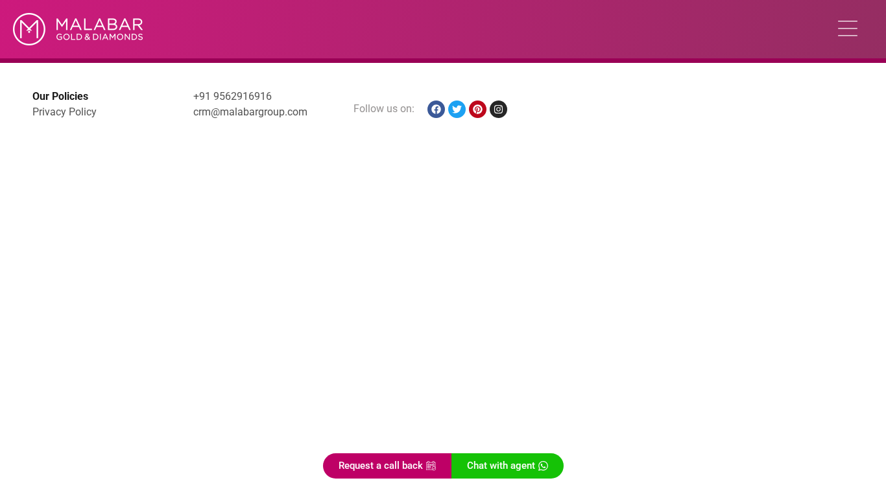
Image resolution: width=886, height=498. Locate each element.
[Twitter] (457, 109)
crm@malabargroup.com (250, 112)
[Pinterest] (477, 109)
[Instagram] (498, 109)
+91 (203, 96)
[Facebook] (436, 109)
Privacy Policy (64, 112)
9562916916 (242, 96)
